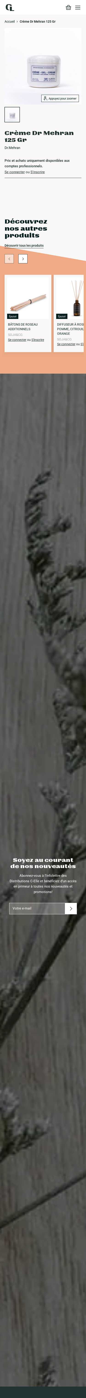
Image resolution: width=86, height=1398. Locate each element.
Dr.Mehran (12, 148)
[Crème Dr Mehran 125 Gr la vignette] (12, 114)
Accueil (10, 21)
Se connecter (15, 172)
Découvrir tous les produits (24, 245)
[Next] (23, 258)
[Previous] (9, 258)
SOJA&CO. (15, 335)
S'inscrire (38, 172)
